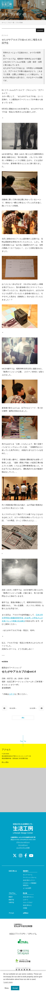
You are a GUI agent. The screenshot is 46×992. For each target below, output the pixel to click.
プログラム (12, 893)
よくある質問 (27, 888)
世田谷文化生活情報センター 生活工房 (6, 4)
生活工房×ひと (27, 905)
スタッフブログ (27, 902)
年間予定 (11, 902)
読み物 (25, 893)
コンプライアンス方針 (23, 848)
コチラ (11, 694)
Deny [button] (7, 988)
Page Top (23, 741)
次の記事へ (33, 708)
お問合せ (25, 913)
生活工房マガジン (28, 897)
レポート (25, 899)
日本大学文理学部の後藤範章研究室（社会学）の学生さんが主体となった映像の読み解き (22, 618)
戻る (23, 717)
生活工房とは (13, 871)
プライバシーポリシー (23, 842)
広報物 (25, 908)
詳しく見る (5, 762)
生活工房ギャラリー (29, 880)
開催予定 (11, 899)
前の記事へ (13, 708)
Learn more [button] (8, 982)
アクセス (11, 913)
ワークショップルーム (29, 877)
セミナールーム (27, 874)
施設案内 (25, 871)
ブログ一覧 (10, 22)
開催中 (11, 897)
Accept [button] (15, 988)
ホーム (4, 22)
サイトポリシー (23, 845)
